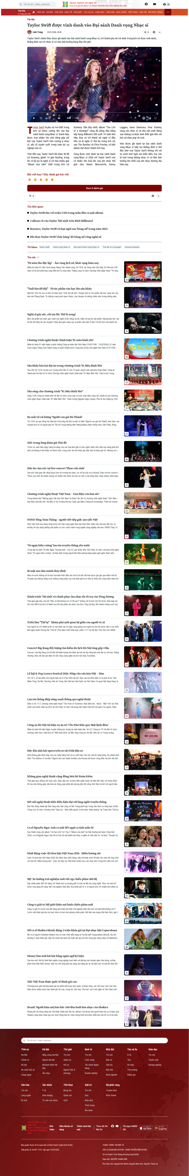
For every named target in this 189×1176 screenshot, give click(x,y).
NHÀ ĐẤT (78, 12)
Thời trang (90, 1105)
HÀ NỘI (49, 12)
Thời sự (25, 1049)
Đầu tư (109, 1060)
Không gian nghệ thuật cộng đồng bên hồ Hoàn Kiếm (60, 776)
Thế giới (68, 1049)
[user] (166, 4)
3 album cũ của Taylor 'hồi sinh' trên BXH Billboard (61, 221)
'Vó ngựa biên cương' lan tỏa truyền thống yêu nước (58, 545)
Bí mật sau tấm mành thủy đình (46, 571)
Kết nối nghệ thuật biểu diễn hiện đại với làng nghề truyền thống (67, 802)
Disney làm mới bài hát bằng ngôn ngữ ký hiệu (55, 956)
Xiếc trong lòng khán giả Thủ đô (47, 442)
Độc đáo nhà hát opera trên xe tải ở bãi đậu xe (55, 750)
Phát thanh (111, 1095)
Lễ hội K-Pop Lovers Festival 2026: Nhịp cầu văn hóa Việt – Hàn (65, 673)
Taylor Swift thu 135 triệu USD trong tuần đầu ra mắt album (66, 213)
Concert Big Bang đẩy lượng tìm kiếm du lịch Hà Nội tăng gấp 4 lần (68, 648)
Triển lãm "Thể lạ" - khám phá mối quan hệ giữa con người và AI (66, 622)
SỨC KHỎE (121, 12)
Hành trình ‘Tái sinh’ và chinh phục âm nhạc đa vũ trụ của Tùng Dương (70, 596)
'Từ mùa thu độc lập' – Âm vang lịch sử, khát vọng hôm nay (63, 263)
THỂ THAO (133, 12)
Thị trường (132, 1070)
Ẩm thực (46, 1073)
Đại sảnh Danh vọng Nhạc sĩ (86, 247)
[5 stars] (52, 180)
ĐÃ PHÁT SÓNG (155, 12)
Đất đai (109, 1070)
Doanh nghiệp (91, 1073)
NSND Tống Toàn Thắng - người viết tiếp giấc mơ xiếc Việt (62, 519)
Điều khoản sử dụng (66, 1128)
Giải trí (88, 1084)
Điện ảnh (89, 1100)
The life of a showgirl (112, 247)
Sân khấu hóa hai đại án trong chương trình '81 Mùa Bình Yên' (64, 365)
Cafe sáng (89, 1060)
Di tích (24, 1100)
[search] (21, 4)
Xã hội (24, 1065)
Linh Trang (38, 32)
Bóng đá (67, 1090)
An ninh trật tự (28, 1070)
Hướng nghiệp (154, 1065)
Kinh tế (88, 1049)
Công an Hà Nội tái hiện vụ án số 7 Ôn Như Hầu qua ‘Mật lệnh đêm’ (67, 725)
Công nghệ (26, 1074)
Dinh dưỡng (47, 1095)
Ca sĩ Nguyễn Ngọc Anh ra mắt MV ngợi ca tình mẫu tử (60, 827)
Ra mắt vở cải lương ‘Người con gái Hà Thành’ (54, 417)
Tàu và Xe (132, 1049)
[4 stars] (46, 180)
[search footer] (24, 1040)
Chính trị (25, 1060)
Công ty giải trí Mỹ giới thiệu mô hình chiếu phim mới (60, 904)
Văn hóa (25, 1084)
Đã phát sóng (113, 1084)
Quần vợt (68, 1095)
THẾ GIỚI (58, 12)
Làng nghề (26, 1095)
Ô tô (129, 1055)
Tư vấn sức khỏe (50, 1100)
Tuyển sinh (153, 1060)
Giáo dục (152, 1049)
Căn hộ (109, 1065)
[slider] (94, 112)
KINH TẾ (68, 12)
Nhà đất (110, 1049)
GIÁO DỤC (100, 12)
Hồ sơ (66, 1065)
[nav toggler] (168, 12)
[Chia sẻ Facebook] (154, 32)
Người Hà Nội (48, 1060)
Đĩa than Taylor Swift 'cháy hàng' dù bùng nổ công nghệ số (65, 237)
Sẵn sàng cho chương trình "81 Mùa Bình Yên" (55, 391)
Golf (66, 1100)
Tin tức (31, 19)
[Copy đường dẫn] (159, 32)
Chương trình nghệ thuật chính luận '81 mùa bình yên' (60, 340)
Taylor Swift (38, 127)
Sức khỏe (47, 1084)
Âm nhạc (89, 1110)
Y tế (44, 1090)
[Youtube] (154, 4)
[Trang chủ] (33, 12)
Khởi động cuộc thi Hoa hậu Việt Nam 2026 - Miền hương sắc (64, 853)
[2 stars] (35, 180)
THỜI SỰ (41, 12)
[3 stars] (41, 180)
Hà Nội (24, 1055)
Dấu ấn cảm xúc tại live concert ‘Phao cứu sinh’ (56, 468)
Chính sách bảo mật (84, 1128)
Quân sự (67, 1060)
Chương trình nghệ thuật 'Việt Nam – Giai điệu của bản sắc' (63, 494)
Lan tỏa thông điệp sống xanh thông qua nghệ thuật (59, 699)
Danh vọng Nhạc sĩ (61, 247)
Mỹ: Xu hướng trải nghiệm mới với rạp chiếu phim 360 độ (62, 879)
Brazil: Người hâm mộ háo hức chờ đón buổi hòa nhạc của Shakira (67, 1007)
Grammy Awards (132, 247)
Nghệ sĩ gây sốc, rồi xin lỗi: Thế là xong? (51, 314)
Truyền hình (111, 1090)
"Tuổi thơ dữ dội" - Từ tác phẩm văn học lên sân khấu (59, 288)
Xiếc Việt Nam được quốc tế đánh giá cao (52, 981)
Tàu (129, 1060)
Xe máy (130, 1065)
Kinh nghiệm (111, 1074)
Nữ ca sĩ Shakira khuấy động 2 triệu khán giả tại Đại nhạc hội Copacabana (72, 930)
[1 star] (29, 180)
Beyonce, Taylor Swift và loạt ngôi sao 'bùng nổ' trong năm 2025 (69, 229)
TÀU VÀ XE (89, 12)
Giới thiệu (51, 1128)
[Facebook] (146, 4)
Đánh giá (131, 1074)
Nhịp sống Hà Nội (50, 1055)
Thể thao (68, 1084)
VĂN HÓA (110, 12)
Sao (86, 1095)
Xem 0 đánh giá (94, 188)
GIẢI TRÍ (143, 12)
